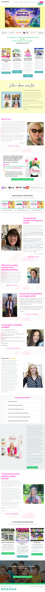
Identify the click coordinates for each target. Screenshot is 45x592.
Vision (34, 2)
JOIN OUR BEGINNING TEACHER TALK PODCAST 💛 (22, 576)
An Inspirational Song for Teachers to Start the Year (25, 210)
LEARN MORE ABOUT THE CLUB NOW (13, 145)
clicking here (25, 109)
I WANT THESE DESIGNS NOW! (8, 553)
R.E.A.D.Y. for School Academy (34, 457)
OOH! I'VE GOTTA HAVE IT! (37, 554)
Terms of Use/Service (33, 586)
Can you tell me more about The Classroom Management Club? (19, 416)
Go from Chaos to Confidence (17, 72)
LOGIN (41, 2)
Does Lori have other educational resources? (15, 409)
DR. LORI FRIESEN (5, 1)
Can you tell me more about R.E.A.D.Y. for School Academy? (18, 413)
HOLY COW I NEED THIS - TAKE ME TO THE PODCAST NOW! (22, 179)
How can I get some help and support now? (15, 405)
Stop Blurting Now (6, 72)
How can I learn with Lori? (12, 401)
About (31, 2)
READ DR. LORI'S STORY (32, 467)
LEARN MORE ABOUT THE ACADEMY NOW (31, 314)
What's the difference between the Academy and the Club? (18, 420)
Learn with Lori (16, 2)
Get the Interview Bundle (28, 76)
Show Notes (26, 2)
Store (37, 2)
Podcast (21, 2)
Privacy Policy (41, 586)
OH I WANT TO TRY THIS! (22, 556)
